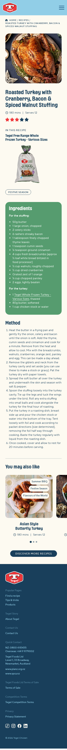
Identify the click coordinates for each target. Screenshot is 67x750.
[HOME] (6, 20)
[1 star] (7, 120)
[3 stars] (17, 120)
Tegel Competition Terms (19, 702)
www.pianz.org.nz (15, 669)
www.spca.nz (12, 673)
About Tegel (12, 619)
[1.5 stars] (11, 120)
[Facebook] (19, 726)
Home (12, 20)
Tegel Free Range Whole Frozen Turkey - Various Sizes (26, 137)
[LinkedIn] (26, 726)
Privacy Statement (15, 716)
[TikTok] (7, 726)
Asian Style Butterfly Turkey (29, 526)
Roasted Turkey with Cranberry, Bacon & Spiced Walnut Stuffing (32, 25)
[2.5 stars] (16, 120)
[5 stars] (27, 120)
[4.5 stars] (26, 120)
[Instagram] (13, 726)
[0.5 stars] (6, 120)
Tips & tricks (12, 600)
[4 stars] (22, 120)
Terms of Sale (12, 688)
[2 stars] (12, 120)
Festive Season (18, 192)
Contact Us (11, 633)
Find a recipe (12, 596)
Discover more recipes (33, 553)
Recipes (24, 20)
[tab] (31, 542)
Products (10, 604)
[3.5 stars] (21, 120)
